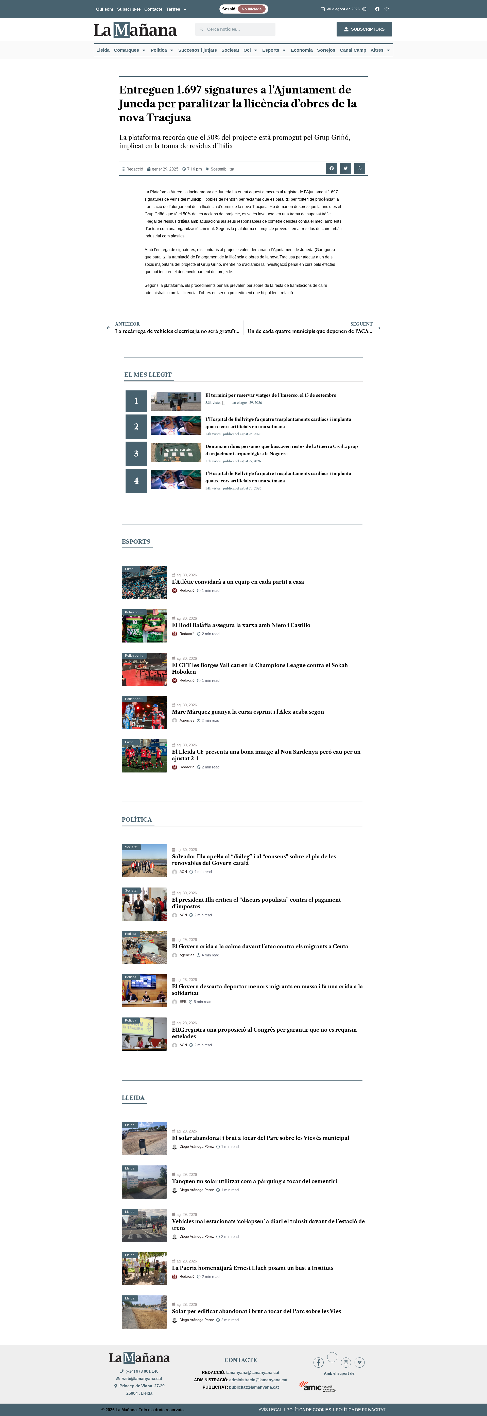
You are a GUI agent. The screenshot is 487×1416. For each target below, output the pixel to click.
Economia (302, 50)
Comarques (126, 50)
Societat (230, 50)
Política (159, 50)
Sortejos (326, 50)
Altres (377, 50)
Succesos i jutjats (197, 50)
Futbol (130, 569)
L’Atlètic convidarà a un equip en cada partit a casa (238, 582)
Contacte (153, 9)
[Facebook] (319, 1362)
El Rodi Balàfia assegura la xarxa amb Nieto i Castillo (241, 625)
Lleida (103, 50)
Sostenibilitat (222, 169)
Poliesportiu (134, 612)
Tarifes (173, 9)
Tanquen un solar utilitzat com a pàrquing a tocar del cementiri (254, 1181)
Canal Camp (353, 50)
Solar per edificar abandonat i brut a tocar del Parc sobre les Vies (256, 1311)
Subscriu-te (129, 9)
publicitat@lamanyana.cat (254, 1387)
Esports (270, 50)
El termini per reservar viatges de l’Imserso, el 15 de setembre (270, 395)
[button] (331, 168)
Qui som (104, 9)
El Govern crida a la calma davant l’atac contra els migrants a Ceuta (260, 946)
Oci (247, 50)
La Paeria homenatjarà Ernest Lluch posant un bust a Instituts (252, 1268)
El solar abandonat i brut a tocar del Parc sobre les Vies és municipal (260, 1138)
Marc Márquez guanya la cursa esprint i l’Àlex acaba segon (248, 712)
